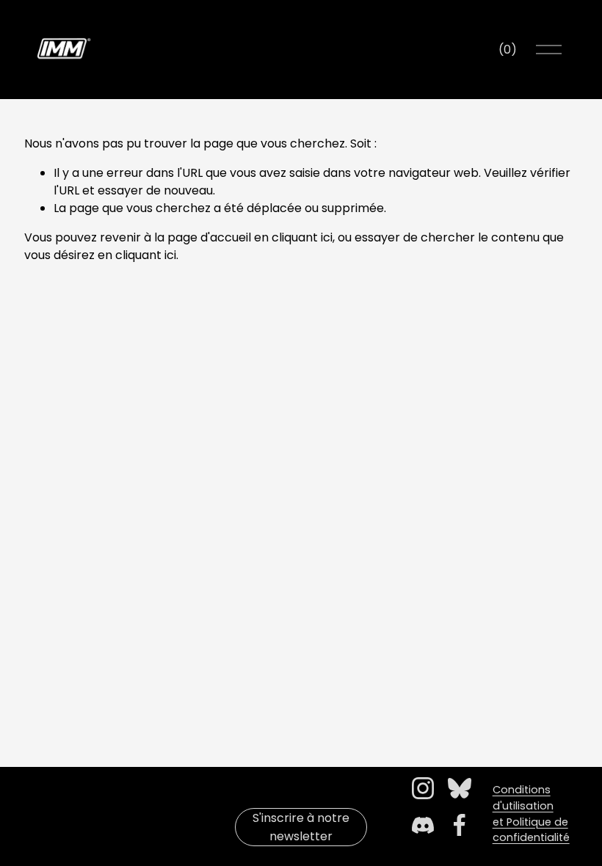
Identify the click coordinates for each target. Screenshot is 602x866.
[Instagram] (423, 788)
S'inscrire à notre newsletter (301, 827)
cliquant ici (302, 237)
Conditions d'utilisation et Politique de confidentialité (531, 813)
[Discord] (423, 825)
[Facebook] (459, 825)
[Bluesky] (459, 788)
